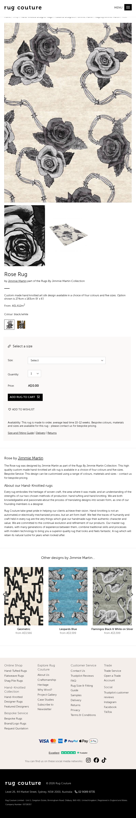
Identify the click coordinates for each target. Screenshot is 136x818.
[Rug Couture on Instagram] (88, 760)
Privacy (75, 710)
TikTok (108, 712)
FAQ (73, 681)
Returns (52, 433)
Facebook (110, 707)
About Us (43, 675)
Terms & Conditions (83, 715)
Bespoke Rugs (13, 718)
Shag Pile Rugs (13, 681)
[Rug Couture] (22, 7)
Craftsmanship (47, 680)
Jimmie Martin (17, 281)
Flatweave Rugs (14, 676)
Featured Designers (16, 706)
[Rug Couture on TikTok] (104, 760)
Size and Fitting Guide (21, 433)
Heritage (43, 685)
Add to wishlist (23, 409)
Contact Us (78, 671)
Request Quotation (16, 728)
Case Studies (46, 699)
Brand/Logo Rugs (15, 723)
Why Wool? (45, 690)
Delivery (40, 433)
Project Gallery (47, 694)
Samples (76, 695)
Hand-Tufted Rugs (15, 671)
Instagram (110, 702)
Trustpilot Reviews (82, 676)
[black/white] (9, 325)
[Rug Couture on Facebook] (96, 760)
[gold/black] (21, 325)
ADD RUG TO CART (23, 397)
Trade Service (112, 671)
